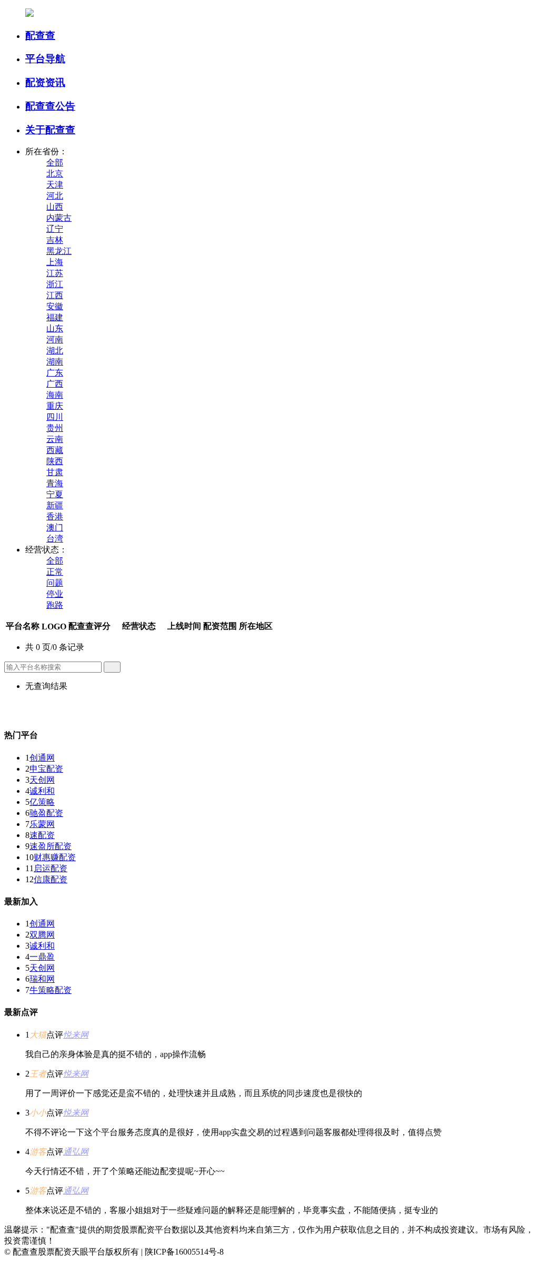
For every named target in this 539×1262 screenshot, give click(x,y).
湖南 (54, 361)
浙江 (54, 284)
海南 (54, 394)
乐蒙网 (42, 824)
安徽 (54, 306)
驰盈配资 (46, 813)
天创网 (42, 779)
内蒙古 (59, 217)
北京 (54, 173)
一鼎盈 (42, 956)
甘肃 (54, 472)
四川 (54, 416)
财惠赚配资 (55, 857)
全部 (54, 162)
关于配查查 (50, 129)
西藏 (54, 450)
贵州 (54, 427)
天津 (54, 184)
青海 (54, 483)
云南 (54, 439)
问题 (54, 582)
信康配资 (50, 879)
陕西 (54, 461)
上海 (54, 262)
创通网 (42, 757)
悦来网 (75, 1034)
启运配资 (50, 868)
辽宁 (54, 228)
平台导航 (45, 58)
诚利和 (42, 790)
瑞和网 (42, 978)
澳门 (54, 527)
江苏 (54, 273)
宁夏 (54, 494)
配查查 (40, 35)
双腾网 (42, 934)
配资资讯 (45, 82)
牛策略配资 (50, 989)
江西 (54, 295)
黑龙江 (59, 251)
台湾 (54, 538)
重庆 (54, 405)
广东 (54, 372)
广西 (54, 383)
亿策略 (42, 801)
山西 (54, 206)
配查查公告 (50, 106)
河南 (54, 339)
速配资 (42, 835)
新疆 (54, 505)
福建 (54, 317)
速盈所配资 (50, 846)
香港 (54, 516)
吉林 (54, 239)
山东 (54, 328)
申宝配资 (46, 768)
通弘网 (75, 1151)
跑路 (54, 604)
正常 (54, 571)
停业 (54, 593)
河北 (54, 195)
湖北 (54, 350)
